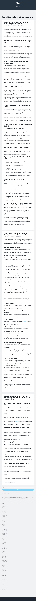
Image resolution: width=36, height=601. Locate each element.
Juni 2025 (3, 521)
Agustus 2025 (4, 519)
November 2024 (4, 530)
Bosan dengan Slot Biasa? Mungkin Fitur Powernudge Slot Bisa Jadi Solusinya (14, 498)
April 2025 (3, 524)
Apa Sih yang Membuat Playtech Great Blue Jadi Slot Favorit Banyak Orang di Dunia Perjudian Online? (17, 497)
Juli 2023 (3, 551)
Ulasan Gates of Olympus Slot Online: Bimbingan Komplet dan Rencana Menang (17, 234)
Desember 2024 (4, 529)
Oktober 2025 (4, 516)
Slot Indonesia (19, 236)
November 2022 (4, 561)
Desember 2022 (4, 560)
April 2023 (3, 555)
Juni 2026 (3, 507)
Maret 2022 (4, 570)
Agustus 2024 (4, 534)
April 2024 (3, 539)
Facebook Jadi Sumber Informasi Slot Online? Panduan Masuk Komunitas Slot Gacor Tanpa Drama (17, 496)
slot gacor (16, 421)
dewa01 (19, 131)
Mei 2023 (3, 553)
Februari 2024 (4, 542)
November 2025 (4, 515)
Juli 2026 (3, 506)
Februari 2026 (4, 511)
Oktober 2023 (4, 547)
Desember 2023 (4, 544)
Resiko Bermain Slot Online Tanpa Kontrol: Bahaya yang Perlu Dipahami (17, 22)
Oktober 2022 (4, 562)
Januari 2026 (4, 512)
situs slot (3, 581)
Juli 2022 (3, 566)
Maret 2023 (4, 556)
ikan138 (3, 576)
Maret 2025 (4, 525)
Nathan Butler (15, 25)
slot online (3, 584)
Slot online (3, 589)
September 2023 (4, 548)
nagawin (24, 321)
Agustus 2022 (4, 565)
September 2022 (4, 564)
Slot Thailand (21, 25)
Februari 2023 (4, 557)
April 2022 (3, 569)
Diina (18, 3)
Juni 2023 (3, 552)
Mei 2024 (3, 538)
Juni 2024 (3, 537)
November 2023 (4, 546)
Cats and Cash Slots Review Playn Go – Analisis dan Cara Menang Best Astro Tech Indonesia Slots (17, 397)
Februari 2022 (4, 571)
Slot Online (19, 400)
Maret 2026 (4, 510)
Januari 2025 (4, 528)
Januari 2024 (4, 543)
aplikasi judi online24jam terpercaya (10, 389)
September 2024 (4, 533)
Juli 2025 (3, 520)
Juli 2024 (3, 535)
